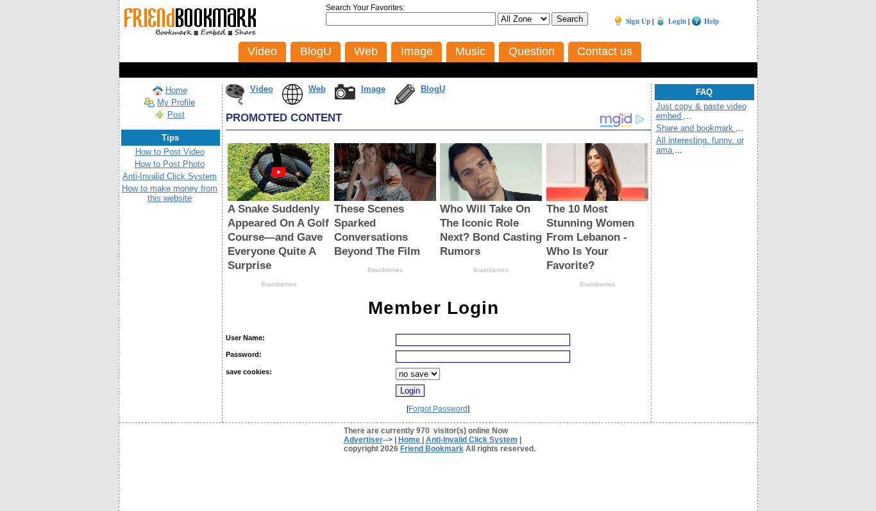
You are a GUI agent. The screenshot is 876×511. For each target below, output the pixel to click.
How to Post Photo (170, 164)
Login (677, 21)
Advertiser (363, 439)
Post (176, 114)
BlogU (433, 89)
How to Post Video (170, 152)
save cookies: (249, 372)
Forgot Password (438, 408)
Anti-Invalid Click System (169, 176)
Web (317, 89)
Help (711, 21)
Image (373, 89)
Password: (244, 354)
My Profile (176, 102)
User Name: (245, 338)
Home (176, 90)
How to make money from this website (169, 193)
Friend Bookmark (432, 448)
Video (261, 89)
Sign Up (638, 21)
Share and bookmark (696, 128)
